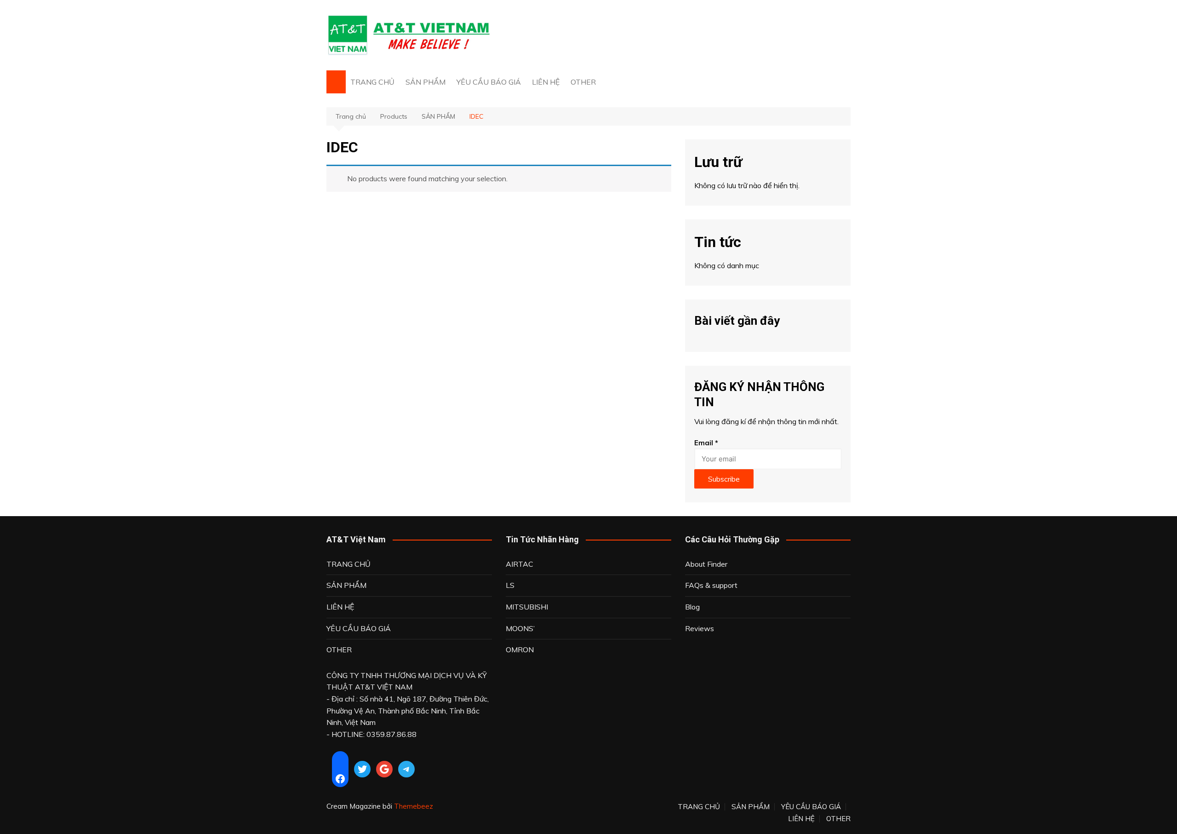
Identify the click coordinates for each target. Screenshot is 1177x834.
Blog (692, 606)
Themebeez (413, 806)
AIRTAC (519, 564)
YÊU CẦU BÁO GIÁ (489, 81)
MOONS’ (520, 628)
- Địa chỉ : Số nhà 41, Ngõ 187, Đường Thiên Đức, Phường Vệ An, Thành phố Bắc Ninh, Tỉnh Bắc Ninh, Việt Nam (407, 710)
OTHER (583, 81)
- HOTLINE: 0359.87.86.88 (371, 734)
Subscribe (724, 478)
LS (510, 585)
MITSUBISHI (527, 606)
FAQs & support (711, 585)
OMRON (520, 649)
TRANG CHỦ (372, 81)
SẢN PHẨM (426, 81)
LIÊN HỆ (546, 81)
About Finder (706, 564)
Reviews (699, 628)
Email (706, 442)
